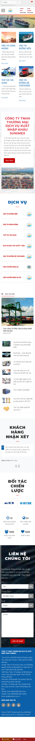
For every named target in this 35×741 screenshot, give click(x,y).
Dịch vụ (17, 202)
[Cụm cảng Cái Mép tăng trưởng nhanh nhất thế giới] (17, 311)
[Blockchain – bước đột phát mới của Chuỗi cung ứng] (6, 354)
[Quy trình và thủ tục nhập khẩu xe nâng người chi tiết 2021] (6, 400)
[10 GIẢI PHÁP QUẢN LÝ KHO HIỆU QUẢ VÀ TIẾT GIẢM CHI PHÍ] (6, 381)
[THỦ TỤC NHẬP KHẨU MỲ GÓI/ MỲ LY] (6, 409)
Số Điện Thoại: (6, 592)
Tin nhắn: (4, 610)
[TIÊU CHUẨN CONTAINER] (6, 391)
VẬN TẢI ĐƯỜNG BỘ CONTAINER (24, 83)
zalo (24, 739)
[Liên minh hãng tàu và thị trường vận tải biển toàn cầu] (6, 372)
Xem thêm (4, 63)
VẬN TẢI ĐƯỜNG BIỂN (25, 47)
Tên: (3, 582)
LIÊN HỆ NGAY (17, 641)
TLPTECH (27, 715)
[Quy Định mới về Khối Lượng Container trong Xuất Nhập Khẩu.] (6, 344)
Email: (3, 601)
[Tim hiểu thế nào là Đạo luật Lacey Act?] (6, 363)
